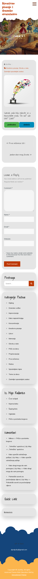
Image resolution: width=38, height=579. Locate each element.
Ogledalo (12, 414)
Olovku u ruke (23, 68)
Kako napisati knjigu (16, 318)
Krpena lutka (13, 404)
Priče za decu (14, 349)
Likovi (11, 333)
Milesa (11, 438)
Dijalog (11, 303)
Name (7, 215)
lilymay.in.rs (8, 512)
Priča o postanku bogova (18, 419)
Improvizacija (13, 313)
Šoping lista (13, 409)
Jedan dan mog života (19, 154)
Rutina (11, 364)
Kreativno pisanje (12, 68)
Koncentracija (14, 323)
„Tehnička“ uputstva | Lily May (20, 446)
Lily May (8, 64)
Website (7, 239)
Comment (8, 188)
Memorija (12, 339)
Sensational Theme (19, 575)
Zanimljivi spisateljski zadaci (14, 71)
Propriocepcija (14, 354)
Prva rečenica (14, 359)
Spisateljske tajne (15, 369)
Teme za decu (14, 374)
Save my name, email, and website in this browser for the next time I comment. (19, 254)
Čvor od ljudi (13, 399)
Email (6, 227)
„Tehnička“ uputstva (16, 449)
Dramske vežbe (14, 308)
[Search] (31, 283)
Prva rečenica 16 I (17, 143)
